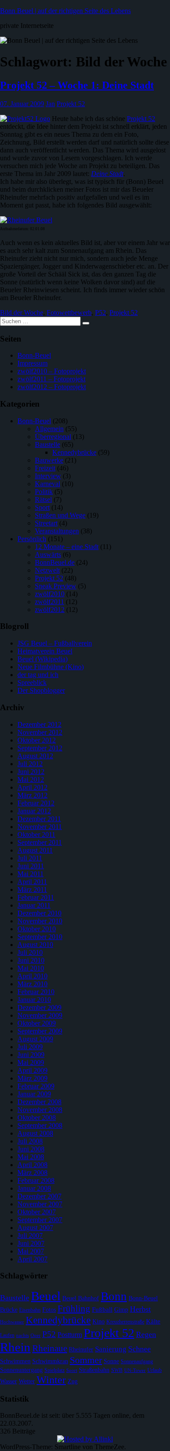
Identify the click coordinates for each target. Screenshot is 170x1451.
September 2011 (39, 842)
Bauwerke (49, 460)
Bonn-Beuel (34, 355)
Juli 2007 (30, 1235)
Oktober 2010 (36, 929)
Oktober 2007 (36, 1212)
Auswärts (48, 554)
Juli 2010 (30, 952)
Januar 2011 (34, 905)
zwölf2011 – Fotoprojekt (51, 379)
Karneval (47, 483)
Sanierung (110, 1349)
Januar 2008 (34, 1188)
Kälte (153, 1321)
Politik (44, 491)
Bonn (114, 1296)
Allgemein (49, 428)
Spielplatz (54, 1370)
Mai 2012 (30, 779)
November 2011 (39, 826)
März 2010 (32, 984)
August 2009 (35, 1039)
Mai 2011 (30, 874)
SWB (116, 1370)
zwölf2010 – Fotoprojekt (51, 371)
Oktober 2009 (36, 1023)
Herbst (140, 1309)
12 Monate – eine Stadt (67, 546)
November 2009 (39, 1015)
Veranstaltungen (57, 531)
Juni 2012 (30, 771)
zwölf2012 (50, 609)
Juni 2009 (30, 1054)
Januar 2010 (34, 999)
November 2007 (39, 1204)
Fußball (102, 1309)
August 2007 (35, 1227)
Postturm (70, 1334)
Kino (98, 1321)
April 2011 (32, 881)
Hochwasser (12, 1322)
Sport (42, 507)
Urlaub (154, 1370)
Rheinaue (49, 1348)
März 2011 (32, 889)
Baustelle (47, 444)
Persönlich (31, 538)
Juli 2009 (30, 1046)
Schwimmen (15, 1361)
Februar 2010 (35, 991)
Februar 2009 (35, 1086)
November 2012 (39, 732)
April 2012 (32, 787)
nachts (22, 1335)
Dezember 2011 (39, 818)
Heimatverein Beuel (44, 651)
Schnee (139, 1348)
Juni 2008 (30, 1149)
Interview (48, 476)
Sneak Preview (55, 586)
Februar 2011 (35, 897)
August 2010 (35, 944)
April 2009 (32, 1070)
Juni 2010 (30, 960)
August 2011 (35, 850)
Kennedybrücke (74, 452)
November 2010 (39, 921)
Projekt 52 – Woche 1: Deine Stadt (77, 85)
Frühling (74, 1308)
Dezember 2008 (39, 1102)
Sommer (86, 1359)
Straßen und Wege (60, 515)
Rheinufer (81, 1349)
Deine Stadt (107, 173)
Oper (36, 1335)
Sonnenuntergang (21, 1370)
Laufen (7, 1335)
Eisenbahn (30, 1310)
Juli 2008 (30, 1141)
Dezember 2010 (39, 913)
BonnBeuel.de (55, 562)
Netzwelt (47, 570)
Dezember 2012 (39, 724)
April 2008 (32, 1164)
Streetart (46, 523)
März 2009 (32, 1078)
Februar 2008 (35, 1180)
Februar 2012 (35, 803)
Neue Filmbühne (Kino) (50, 666)
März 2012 (32, 795)
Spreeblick (32, 682)
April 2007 (32, 1259)
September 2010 (39, 936)
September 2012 (39, 748)
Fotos (49, 1309)
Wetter (27, 1381)
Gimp (121, 1309)
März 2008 (32, 1172)
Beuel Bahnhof (80, 1298)
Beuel (46, 1296)
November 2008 (39, 1109)
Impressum (32, 363)
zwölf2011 (49, 601)
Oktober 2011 (36, 834)
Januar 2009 (34, 1094)
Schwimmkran (50, 1361)
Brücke (8, 1309)
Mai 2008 (30, 1157)
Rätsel (43, 499)
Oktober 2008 (36, 1117)
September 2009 (39, 1031)
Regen (146, 1334)
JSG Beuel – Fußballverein (54, 643)
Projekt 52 (71, 103)
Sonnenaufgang (137, 1361)
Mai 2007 (30, 1251)
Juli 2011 (29, 858)
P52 (100, 312)
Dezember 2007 (39, 1196)
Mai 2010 (30, 968)
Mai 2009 (30, 1062)
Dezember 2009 (39, 1007)
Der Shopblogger (41, 690)
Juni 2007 (30, 1243)
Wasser (8, 1381)
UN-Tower (135, 1370)
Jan (50, 103)
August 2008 (35, 1133)
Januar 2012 (34, 811)
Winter (51, 1379)
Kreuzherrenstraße (125, 1322)
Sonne (111, 1361)
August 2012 (35, 756)
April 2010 (32, 976)
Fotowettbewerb (69, 312)
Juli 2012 (30, 763)
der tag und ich (37, 674)
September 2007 (39, 1219)
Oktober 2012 (36, 740)
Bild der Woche (21, 312)
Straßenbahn (94, 1370)
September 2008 (39, 1125)
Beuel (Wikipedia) (42, 659)
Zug (73, 1381)
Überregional (53, 436)
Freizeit (45, 468)
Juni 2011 (30, 866)
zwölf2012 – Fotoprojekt (51, 386)
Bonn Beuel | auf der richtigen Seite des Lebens (65, 10)
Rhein (15, 1347)
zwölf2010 (50, 594)
